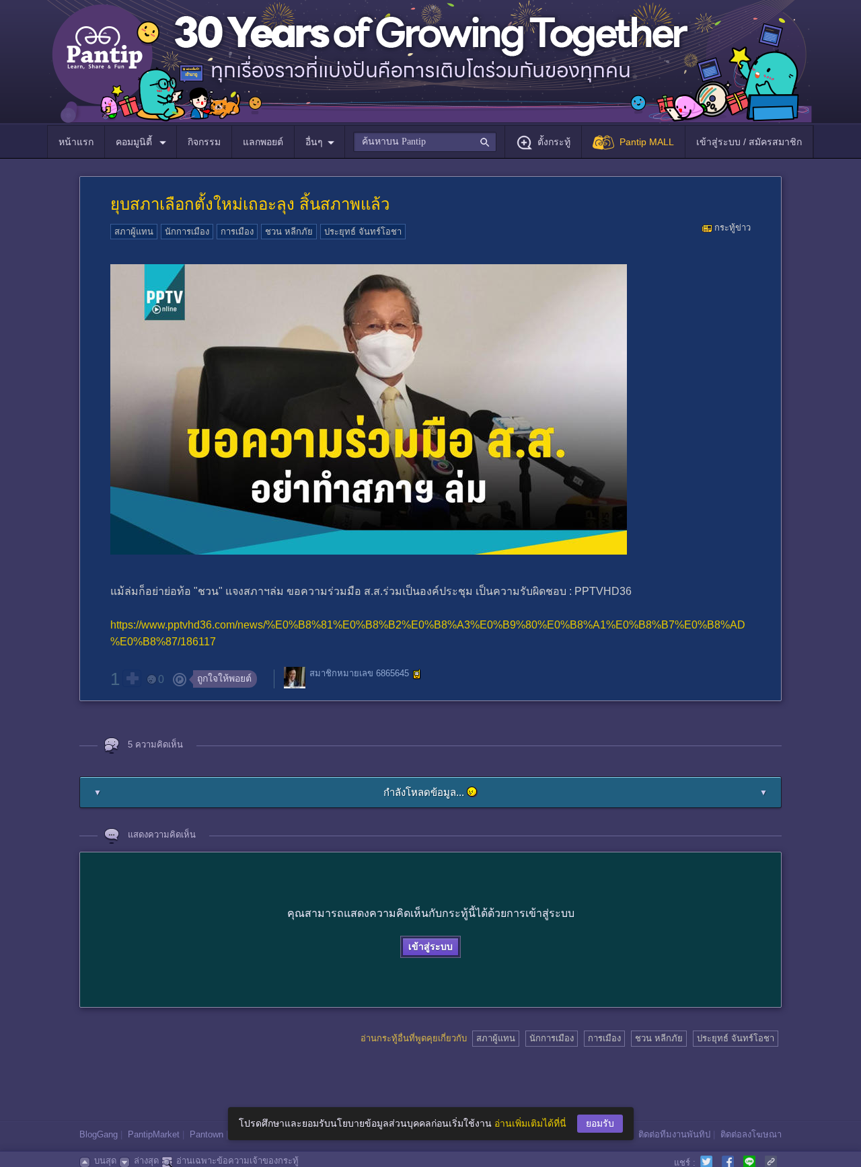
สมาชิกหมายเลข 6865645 (359, 674)
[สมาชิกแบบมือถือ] (417, 674)
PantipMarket (154, 1134)
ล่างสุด (146, 1161)
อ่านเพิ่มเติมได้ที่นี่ (530, 1123)
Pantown (206, 1134)
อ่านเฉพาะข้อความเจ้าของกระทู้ (237, 1161)
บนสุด (105, 1161)
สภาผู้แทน (133, 232)
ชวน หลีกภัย (289, 232)
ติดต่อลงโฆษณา (751, 1134)
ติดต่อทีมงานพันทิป (674, 1134)
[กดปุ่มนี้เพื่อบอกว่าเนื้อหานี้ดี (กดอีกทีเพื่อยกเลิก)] (131, 678)
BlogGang (98, 1134)
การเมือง (237, 232)
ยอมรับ (600, 1123)
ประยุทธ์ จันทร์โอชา (363, 232)
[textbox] (424, 142)
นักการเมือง (187, 232)
